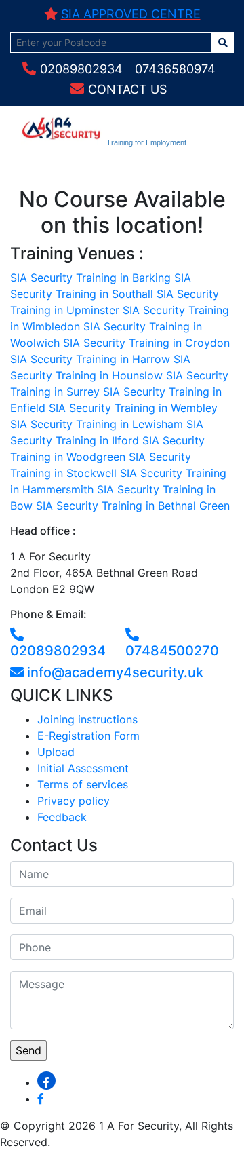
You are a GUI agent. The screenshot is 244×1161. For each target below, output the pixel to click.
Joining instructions (87, 719)
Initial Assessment (83, 768)
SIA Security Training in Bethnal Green (133, 505)
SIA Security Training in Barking (90, 277)
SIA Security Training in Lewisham (96, 424)
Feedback (62, 817)
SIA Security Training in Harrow (90, 359)
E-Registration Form (88, 735)
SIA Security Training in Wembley (133, 408)
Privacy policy (73, 800)
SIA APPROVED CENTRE (131, 14)
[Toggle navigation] (40, 167)
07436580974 (175, 69)
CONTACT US (127, 89)
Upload (56, 752)
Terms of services (82, 784)
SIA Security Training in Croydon (146, 342)
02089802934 (81, 69)
